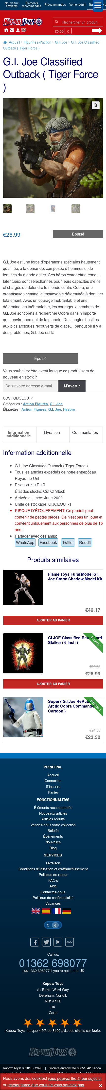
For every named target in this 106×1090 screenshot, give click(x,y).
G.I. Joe (61, 42)
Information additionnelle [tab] (19, 434)
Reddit (85, 542)
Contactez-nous (11, 30)
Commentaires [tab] (85, 432)
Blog (53, 847)
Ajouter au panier (53, 620)
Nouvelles (23, 30)
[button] (96, 105)
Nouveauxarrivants (11, 4)
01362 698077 (53, 962)
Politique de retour (53, 874)
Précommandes (55, 4)
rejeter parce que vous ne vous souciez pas (46, 1085)
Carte (53, 1012)
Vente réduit (77, 4)
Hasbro (69, 409)
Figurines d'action (37, 42)
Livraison (53, 862)
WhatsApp (25, 542)
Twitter (68, 542)
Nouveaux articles (53, 813)
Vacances (53, 903)
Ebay (69, 942)
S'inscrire (53, 786)
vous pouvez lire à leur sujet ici (75, 1078)
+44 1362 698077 (36, 970)
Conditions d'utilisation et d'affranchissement (53, 868)
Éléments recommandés (53, 807)
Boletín (53, 830)
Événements (53, 836)
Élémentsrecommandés (31, 4)
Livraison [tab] (52, 432)
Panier (53, 792)
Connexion (17, 30)
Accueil (5, 30)
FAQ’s (53, 880)
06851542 (84, 1068)
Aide (53, 885)
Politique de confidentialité (53, 897)
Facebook (48, 542)
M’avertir (72, 386)
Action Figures (35, 403)
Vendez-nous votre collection (53, 824)
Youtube (57, 942)
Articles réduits (53, 818)
